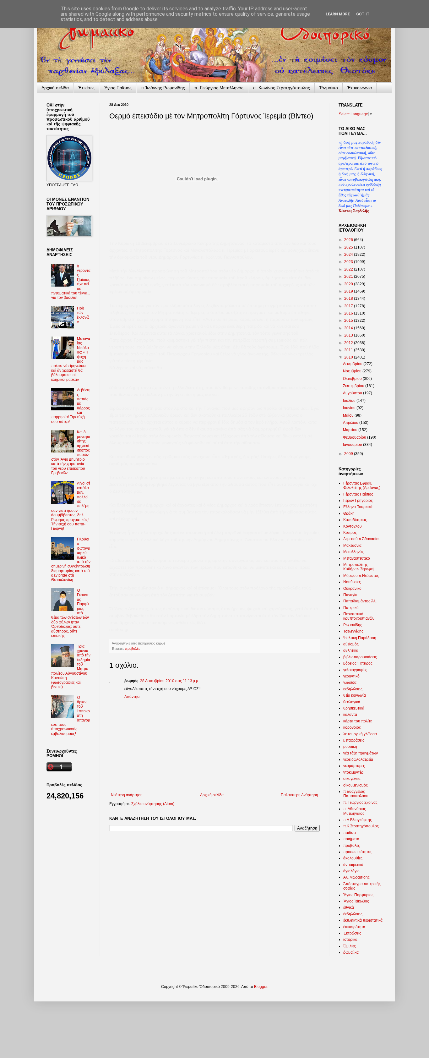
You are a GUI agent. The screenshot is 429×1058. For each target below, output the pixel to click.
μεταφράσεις (353, 740)
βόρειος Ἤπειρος (357, 663)
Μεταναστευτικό (356, 558)
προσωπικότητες (357, 852)
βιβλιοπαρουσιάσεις (360, 657)
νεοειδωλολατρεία (358, 759)
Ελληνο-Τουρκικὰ (357, 507)
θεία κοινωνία (354, 695)
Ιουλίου (349, 400)
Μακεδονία (352, 545)
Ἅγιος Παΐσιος (118, 87)
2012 (349, 343)
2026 (349, 240)
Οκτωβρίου (353, 378)
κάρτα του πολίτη (357, 721)
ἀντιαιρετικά (353, 865)
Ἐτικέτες (86, 87)
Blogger (260, 986)
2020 (349, 284)
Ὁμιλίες (349, 946)
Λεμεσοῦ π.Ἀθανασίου (362, 539)
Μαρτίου (350, 430)
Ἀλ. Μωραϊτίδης (356, 877)
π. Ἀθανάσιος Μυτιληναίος (354, 811)
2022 (349, 269)
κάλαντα (350, 714)
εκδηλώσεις (352, 689)
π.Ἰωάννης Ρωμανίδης (163, 87)
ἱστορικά (350, 939)
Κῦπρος (350, 532)
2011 (349, 350)
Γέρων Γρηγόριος (358, 500)
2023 (349, 262)
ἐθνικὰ (348, 907)
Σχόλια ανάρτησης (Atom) (152, 804)
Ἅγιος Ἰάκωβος (356, 901)
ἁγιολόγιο (351, 871)
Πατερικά (351, 608)
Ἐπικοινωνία (359, 87)
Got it (363, 14)
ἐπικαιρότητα (354, 927)
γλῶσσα (349, 682)
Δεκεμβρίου (353, 364)
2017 (349, 306)
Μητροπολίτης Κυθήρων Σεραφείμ (359, 566)
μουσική (350, 746)
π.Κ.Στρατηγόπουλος (361, 826)
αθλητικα (350, 650)
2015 (349, 320)
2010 (349, 357)
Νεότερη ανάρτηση (127, 795)
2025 (349, 247)
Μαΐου (349, 415)
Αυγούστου (353, 393)
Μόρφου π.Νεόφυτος (361, 575)
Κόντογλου (352, 526)
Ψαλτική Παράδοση (359, 638)
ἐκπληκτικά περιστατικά (363, 920)
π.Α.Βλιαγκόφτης (357, 820)
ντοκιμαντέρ (353, 772)
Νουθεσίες (352, 582)
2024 (349, 254)
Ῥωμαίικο (328, 87)
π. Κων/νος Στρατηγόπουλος (281, 87)
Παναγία (350, 595)
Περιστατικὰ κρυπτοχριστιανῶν (358, 616)
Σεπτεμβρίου (354, 386)
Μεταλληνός (353, 552)
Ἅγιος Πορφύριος (358, 895)
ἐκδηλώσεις (352, 914)
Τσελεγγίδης (353, 631)
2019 (349, 291)
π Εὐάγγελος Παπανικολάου (355, 793)
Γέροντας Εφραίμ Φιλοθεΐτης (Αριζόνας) (361, 485)
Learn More (338, 14)
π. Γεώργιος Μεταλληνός (218, 87)
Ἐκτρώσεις (352, 933)
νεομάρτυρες (354, 766)
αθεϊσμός (351, 644)
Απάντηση (133, 696)
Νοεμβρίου (352, 371)
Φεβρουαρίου (355, 437)
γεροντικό (351, 676)
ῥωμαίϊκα (351, 952)
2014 (349, 328)
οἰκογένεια (352, 778)
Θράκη (349, 513)
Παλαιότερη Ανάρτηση (299, 795)
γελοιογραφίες (355, 670)
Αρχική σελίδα (212, 795)
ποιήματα (351, 839)
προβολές (132, 648)
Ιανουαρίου (353, 444)
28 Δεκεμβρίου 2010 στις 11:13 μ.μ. (169, 681)
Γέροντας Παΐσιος (358, 494)
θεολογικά (351, 702)
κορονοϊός (352, 727)
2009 (349, 454)
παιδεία (349, 833)
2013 (349, 335)
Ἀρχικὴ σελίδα (55, 87)
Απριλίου (351, 422)
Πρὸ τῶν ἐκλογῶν (83, 315)
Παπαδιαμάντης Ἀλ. (360, 601)
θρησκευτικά (353, 708)
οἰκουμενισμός (355, 785)
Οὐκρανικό (352, 588)
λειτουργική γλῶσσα (360, 734)
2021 (349, 276)
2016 (349, 313)
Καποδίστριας (355, 520)
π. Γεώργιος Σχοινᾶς (360, 802)
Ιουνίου (349, 408)
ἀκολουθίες (352, 858)
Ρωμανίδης (352, 625)
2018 (349, 298)
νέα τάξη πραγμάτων (360, 753)
